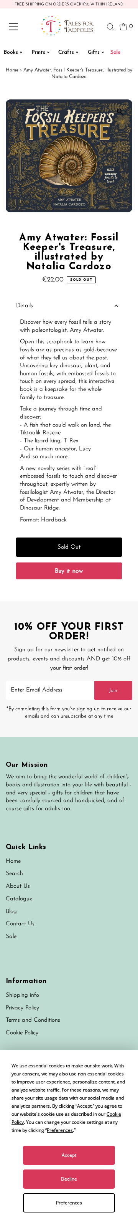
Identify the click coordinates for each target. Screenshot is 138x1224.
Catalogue (19, 899)
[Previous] (18, 111)
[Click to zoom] (119, 112)
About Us (18, 886)
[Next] (37, 111)
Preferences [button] (60, 1130)
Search (14, 874)
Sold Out (69, 547)
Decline (69, 1179)
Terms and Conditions (33, 1020)
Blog (11, 912)
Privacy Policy (22, 1008)
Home (12, 70)
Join (113, 690)
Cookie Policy (22, 1033)
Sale (11, 937)
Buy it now (69, 571)
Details (24, 306)
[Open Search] (110, 26)
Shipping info (22, 995)
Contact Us (20, 924)
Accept (69, 1155)
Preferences (69, 1202)
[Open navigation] (18, 26)
